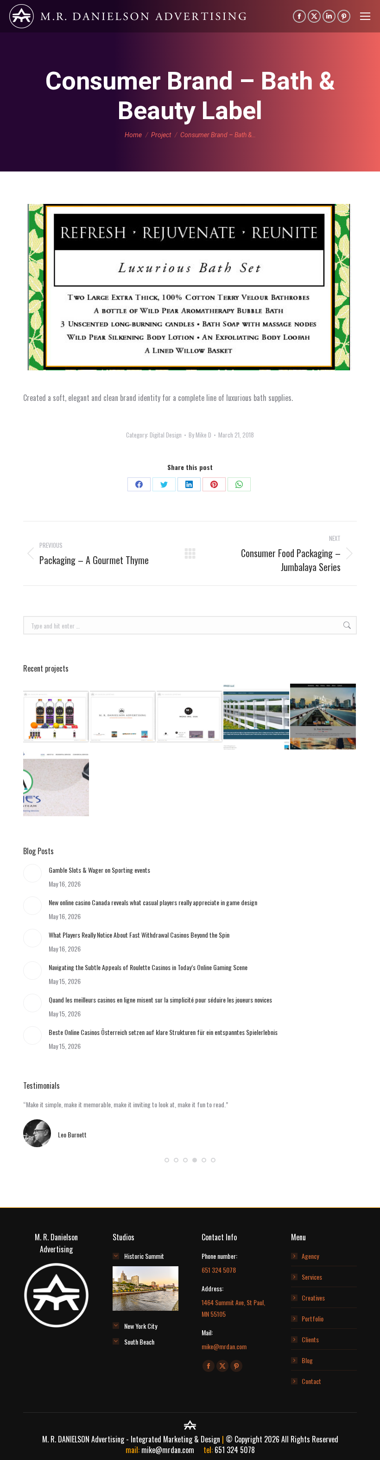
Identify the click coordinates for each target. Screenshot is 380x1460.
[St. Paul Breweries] (323, 717)
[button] (167, 1160)
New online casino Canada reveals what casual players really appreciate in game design (153, 902)
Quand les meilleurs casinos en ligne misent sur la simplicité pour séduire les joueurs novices (160, 999)
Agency (310, 1256)
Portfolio (312, 1318)
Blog (307, 1360)
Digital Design (166, 434)
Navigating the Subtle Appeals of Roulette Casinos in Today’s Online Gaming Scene (148, 967)
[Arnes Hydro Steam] (56, 783)
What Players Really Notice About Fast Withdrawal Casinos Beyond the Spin (139, 934)
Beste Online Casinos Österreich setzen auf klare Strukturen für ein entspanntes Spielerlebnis (163, 1032)
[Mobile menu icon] (365, 16)
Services (312, 1277)
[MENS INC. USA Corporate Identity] (190, 717)
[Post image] (32, 873)
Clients (310, 1339)
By (200, 434)
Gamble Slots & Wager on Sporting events (99, 870)
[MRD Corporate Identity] (123, 717)
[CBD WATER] (56, 717)
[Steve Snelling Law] (256, 717)
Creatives (313, 1297)
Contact (311, 1381)
